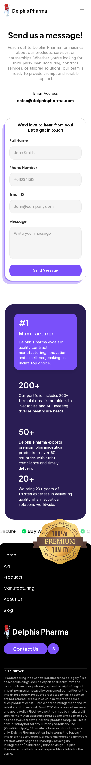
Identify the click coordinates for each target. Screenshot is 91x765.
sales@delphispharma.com (45, 100)
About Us (13, 599)
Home (10, 555)
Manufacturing (19, 588)
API (7, 566)
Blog (8, 610)
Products (13, 577)
